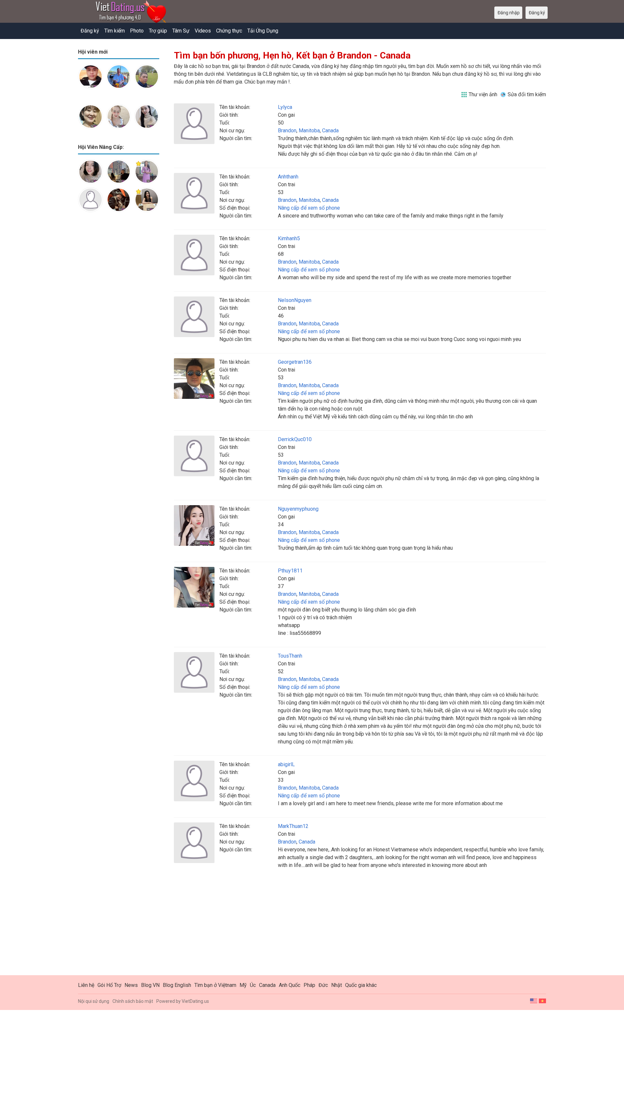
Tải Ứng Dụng (262, 31)
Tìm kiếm (114, 31)
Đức (323, 985)
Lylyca (285, 107)
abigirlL (286, 764)
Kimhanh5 (289, 238)
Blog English (177, 985)
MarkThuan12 (293, 826)
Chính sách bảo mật (132, 1001)
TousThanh (290, 656)
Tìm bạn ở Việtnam (215, 985)
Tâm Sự (180, 31)
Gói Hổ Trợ (109, 985)
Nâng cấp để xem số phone (309, 208)
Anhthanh (288, 177)
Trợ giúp (158, 31)
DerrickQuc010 (295, 439)
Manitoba (309, 130)
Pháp (309, 985)
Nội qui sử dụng (93, 1001)
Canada (330, 130)
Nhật (336, 985)
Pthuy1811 (290, 571)
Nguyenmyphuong (298, 509)
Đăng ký (90, 31)
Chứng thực (229, 31)
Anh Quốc (289, 985)
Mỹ (243, 985)
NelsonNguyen (294, 300)
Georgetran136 (295, 362)
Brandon (287, 130)
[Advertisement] (118, 319)
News (131, 985)
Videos (203, 31)
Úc (253, 985)
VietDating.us (195, 1001)
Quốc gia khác (361, 985)
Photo (137, 31)
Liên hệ (86, 985)
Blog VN (150, 985)
